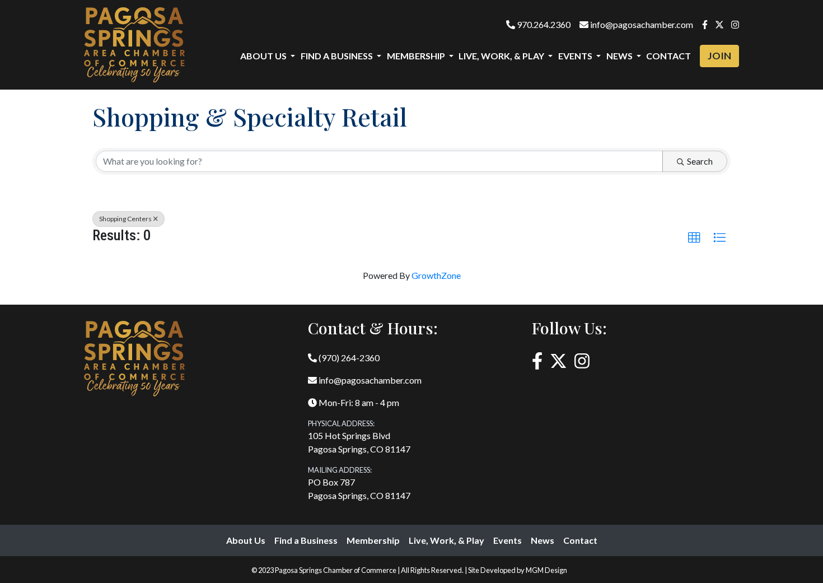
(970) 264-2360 (348, 357)
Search (700, 161)
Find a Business (306, 540)
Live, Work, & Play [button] (502, 55)
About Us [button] (264, 55)
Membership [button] (417, 55)
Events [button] (576, 55)
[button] (694, 238)
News (542, 540)
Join (719, 56)
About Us (245, 540)
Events (507, 540)
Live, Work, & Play (446, 540)
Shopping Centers (125, 218)
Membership (373, 540)
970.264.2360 (543, 24)
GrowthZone (436, 275)
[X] (719, 24)
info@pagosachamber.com (640, 24)
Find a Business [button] (338, 55)
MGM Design (546, 570)
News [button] (620, 55)
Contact (668, 55)
